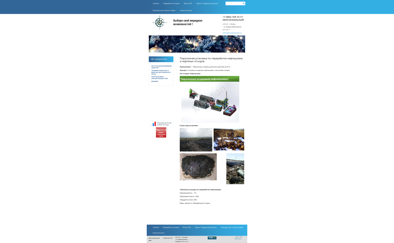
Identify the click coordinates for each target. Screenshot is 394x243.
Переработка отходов (171, 3)
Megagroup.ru (238, 238)
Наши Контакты (186, 10)
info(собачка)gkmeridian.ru (232, 33)
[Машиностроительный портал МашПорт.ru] (161, 137)
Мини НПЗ (188, 3)
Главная (156, 3)
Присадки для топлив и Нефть (164, 10)
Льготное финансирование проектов (161, 67)
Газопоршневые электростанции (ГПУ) (159, 77)
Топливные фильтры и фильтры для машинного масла (161, 72)
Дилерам (154, 81)
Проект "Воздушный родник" (207, 3)
